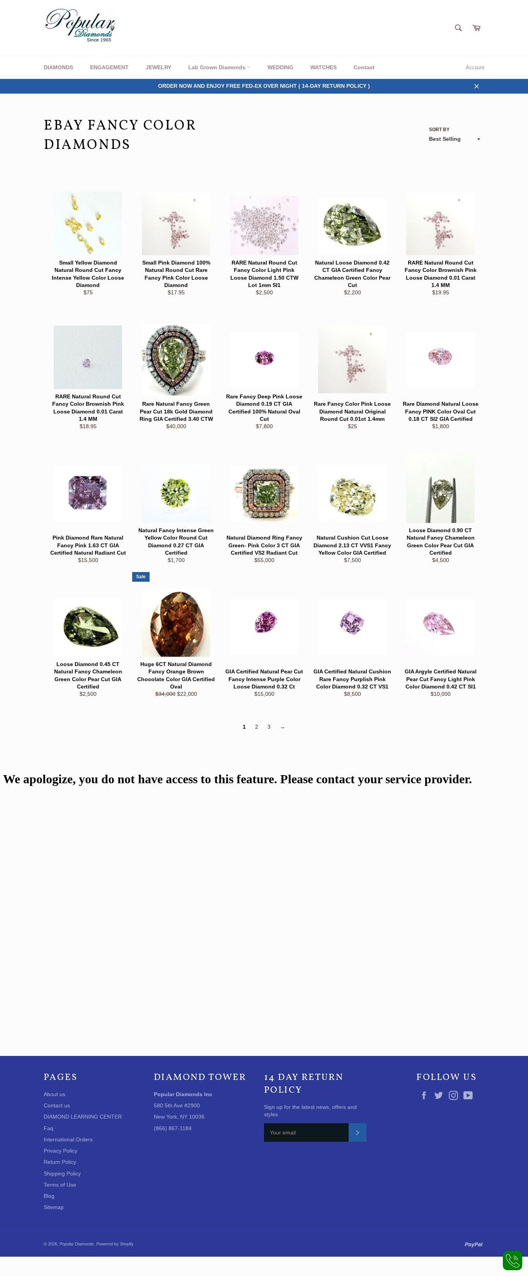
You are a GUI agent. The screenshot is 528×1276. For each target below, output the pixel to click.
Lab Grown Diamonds (217, 67)
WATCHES (323, 67)
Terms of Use (60, 1185)
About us (54, 1094)
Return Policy (60, 1162)
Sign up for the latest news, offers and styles (310, 1110)
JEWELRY (158, 67)
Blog (49, 1196)
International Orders (68, 1139)
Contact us (57, 1105)
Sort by (439, 129)
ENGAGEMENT (109, 67)
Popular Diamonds (77, 1244)
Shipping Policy (62, 1173)
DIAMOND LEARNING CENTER (83, 1117)
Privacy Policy (60, 1151)
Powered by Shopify (115, 1244)
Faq (48, 1128)
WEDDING (280, 67)
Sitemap (54, 1207)
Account (475, 67)
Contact (364, 67)
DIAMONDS (58, 67)
